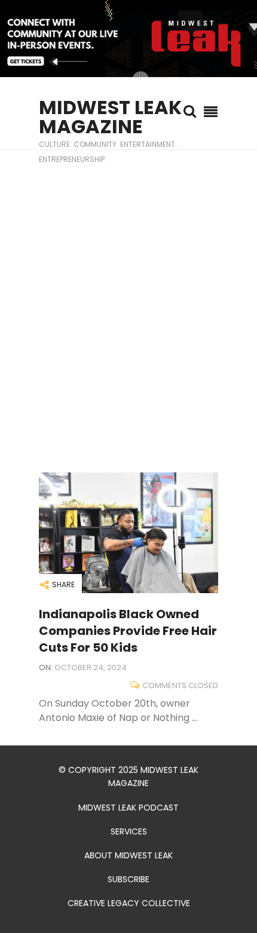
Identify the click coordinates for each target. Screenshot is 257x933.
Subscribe (128, 879)
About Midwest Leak (128, 855)
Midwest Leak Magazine (110, 117)
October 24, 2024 (90, 667)
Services (129, 831)
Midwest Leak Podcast (128, 808)
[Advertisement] (128, 311)
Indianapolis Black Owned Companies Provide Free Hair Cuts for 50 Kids (128, 631)
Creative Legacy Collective (129, 903)
